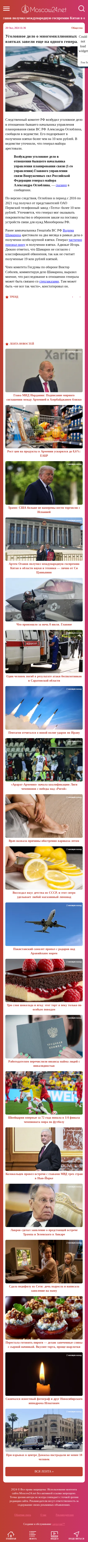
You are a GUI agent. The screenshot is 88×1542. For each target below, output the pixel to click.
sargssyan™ (58, 1524)
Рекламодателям (65, 1514)
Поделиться (76, 1539)
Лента (33, 1539)
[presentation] (72, 297)
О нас (43, 1514)
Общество (77, 27)
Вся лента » (44, 1471)
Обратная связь (22, 1514)
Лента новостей (22, 343)
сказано (61, 185)
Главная (11, 1539)
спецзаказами (49, 281)
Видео (55, 1539)
